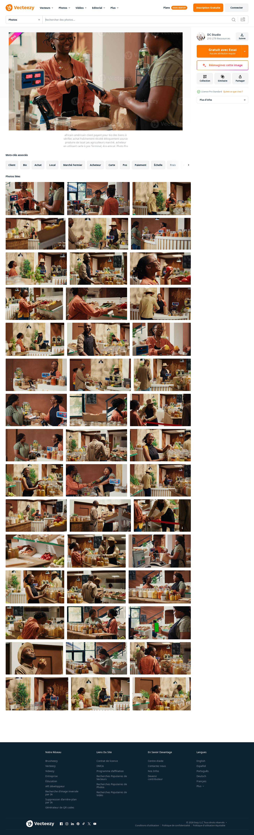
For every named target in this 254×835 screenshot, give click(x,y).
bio (25, 165)
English (201, 761)
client (11, 165)
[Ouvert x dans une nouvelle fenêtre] (89, 823)
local (52, 165)
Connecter (236, 7)
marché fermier (72, 165)
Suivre (242, 38)
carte (112, 165)
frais (173, 165)
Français (201, 781)
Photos (63, 7)
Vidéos (80, 7)
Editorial (97, 7)
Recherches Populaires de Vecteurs (112, 777)
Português (203, 771)
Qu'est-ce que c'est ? (233, 91)
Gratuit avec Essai (223, 51)
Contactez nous (157, 766)
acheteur (95, 165)
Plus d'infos (206, 99)
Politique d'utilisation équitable (209, 825)
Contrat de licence (107, 761)
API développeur (55, 786)
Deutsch (201, 776)
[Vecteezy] (20, 7)
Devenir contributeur (155, 777)
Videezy (49, 771)
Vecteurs (45, 7)
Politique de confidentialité (176, 825)
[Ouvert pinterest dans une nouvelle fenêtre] (78, 823)
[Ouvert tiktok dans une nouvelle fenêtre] (83, 823)
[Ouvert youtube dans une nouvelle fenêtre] (94, 823)
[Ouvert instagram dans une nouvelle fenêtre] (66, 823)
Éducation (51, 781)
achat (38, 165)
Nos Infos (153, 771)
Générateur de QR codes (59, 807)
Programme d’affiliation (110, 771)
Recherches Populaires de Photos (112, 785)
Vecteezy (50, 766)
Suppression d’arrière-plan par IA (61, 801)
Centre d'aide (155, 761)
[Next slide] (185, 165)
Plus (113, 7)
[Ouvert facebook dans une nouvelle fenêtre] (61, 823)
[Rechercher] (233, 20)
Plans (166, 7)
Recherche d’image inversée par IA (61, 793)
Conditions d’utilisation (147, 825)
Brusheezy (51, 761)
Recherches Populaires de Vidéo (112, 794)
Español (201, 766)
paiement (140, 165)
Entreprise (51, 776)
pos (125, 165)
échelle (158, 165)
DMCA (100, 766)
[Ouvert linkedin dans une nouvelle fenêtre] (72, 823)
